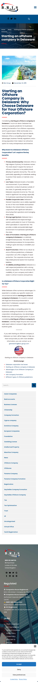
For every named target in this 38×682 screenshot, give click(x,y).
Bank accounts (9, 399)
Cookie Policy (14, 679)
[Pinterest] (16, 576)
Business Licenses (10, 404)
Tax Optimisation (10, 505)
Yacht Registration (11, 532)
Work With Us (10, 639)
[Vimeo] (13, 576)
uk (5, 516)
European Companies (12, 431)
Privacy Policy (23, 679)
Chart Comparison (12, 624)
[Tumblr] (6, 576)
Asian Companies (10, 394)
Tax (5, 500)
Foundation (8, 436)
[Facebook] (6, 572)
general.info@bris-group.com (19, 344)
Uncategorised (9, 521)
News (6, 458)
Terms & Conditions (13, 630)
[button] (35, 646)
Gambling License (10, 442)
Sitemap (9, 643)
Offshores (7, 468)
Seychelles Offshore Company (15, 495)
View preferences (19, 675)
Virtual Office (9, 527)
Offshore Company (11, 463)
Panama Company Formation (14, 479)
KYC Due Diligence (12, 627)
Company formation (11, 415)
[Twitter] (13, 572)
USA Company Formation (14, 375)
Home (3, 29)
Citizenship (8, 410)
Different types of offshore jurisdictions (19, 377)
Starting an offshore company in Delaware (20, 367)
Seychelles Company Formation (15, 489)
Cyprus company (10, 420)
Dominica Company (11, 426)
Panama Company (11, 474)
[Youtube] (9, 572)
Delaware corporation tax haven (17, 364)
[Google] (16, 572)
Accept (19, 664)
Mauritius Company (11, 452)
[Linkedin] (9, 576)
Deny (19, 669)
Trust (6, 511)
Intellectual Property (11, 447)
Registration (8, 484)
